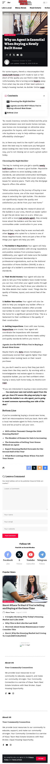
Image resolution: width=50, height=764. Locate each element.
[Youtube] (30, 558)
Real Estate (10, 35)
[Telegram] (42, 558)
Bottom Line (12, 113)
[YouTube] (9, 693)
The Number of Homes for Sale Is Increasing (26, 438)
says (42, 87)
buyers (37, 81)
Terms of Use (17, 760)
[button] (41, 758)
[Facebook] (8, 558)
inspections (7, 329)
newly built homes (10, 75)
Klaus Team (10, 612)
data (21, 352)
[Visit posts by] (6, 62)
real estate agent (27, 218)
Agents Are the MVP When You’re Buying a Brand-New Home (24, 107)
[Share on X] (14, 55)
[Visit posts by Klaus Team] (4, 612)
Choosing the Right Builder (22, 101)
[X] (19, 558)
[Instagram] (13, 693)
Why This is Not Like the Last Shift (21, 623)
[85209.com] (25, 2)
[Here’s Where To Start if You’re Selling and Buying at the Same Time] (25, 589)
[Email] (17, 55)
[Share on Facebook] (10, 55)
